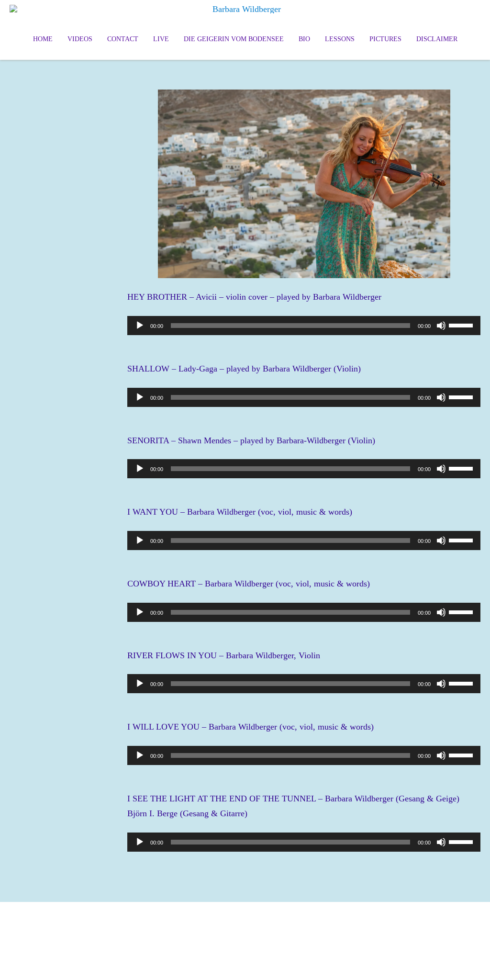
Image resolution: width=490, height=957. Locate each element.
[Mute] (441, 325)
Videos (79, 39)
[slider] (462, 324)
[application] (303, 325)
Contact (122, 39)
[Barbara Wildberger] (245, 9)
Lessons (340, 39)
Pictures (385, 39)
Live (161, 39)
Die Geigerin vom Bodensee (234, 39)
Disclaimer (436, 39)
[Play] (140, 325)
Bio (304, 39)
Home (43, 39)
